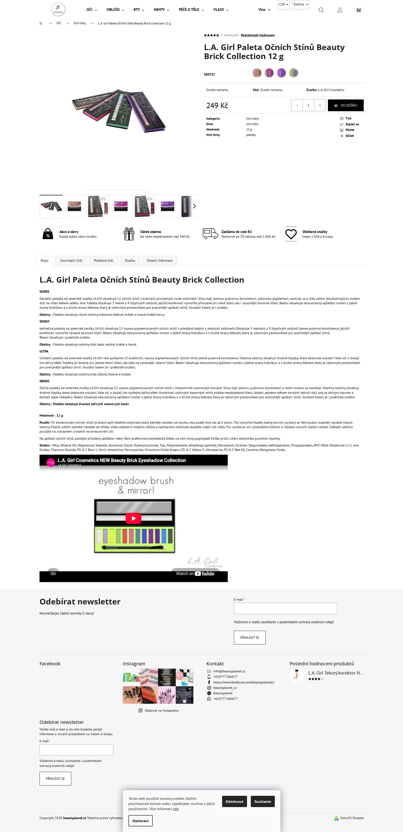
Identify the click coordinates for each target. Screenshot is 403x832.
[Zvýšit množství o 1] (319, 105)
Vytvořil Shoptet (352, 818)
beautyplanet (222, 693)
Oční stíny (252, 119)
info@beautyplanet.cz (229, 671)
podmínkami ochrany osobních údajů (306, 621)
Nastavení (140, 820)
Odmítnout (234, 801)
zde (176, 808)
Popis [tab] (44, 260)
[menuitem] (92, 9)
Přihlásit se (249, 637)
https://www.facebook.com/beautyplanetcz (243, 682)
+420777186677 (225, 676)
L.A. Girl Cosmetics (331, 90)
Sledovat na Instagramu (162, 710)
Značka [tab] (130, 260)
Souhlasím (262, 801)
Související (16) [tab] (71, 260)
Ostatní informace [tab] (159, 260)
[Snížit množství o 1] (297, 105)
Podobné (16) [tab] (103, 260)
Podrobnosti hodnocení (258, 35)
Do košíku (349, 105)
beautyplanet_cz (225, 688)
